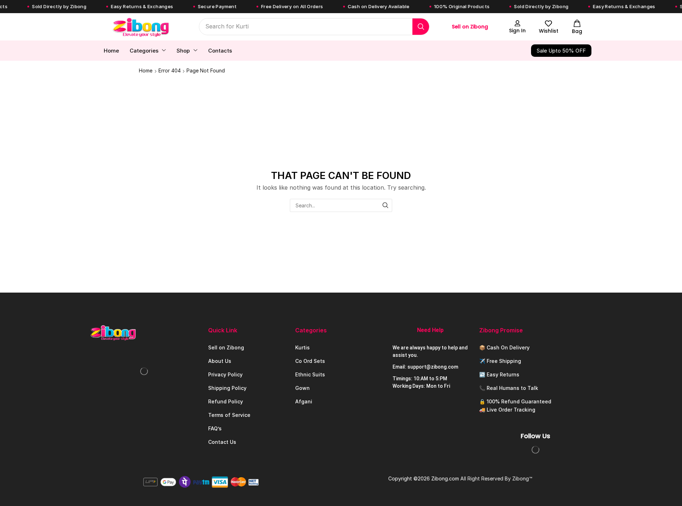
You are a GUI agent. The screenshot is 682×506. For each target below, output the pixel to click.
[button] (517, 26)
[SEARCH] (385, 205)
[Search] (420, 26)
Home (145, 70)
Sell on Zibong (470, 26)
